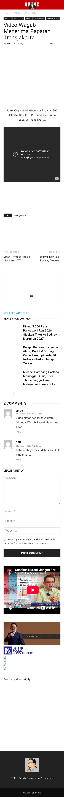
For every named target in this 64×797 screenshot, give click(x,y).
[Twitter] (15, 51)
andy (19, 410)
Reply (18, 431)
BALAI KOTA (31, 13)
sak (8, 43)
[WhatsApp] (31, 51)
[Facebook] (7, 51)
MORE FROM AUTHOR (17, 318)
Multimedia (39, 18)
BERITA (17, 13)
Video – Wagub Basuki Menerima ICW (17, 258)
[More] (40, 51)
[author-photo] (32, 290)
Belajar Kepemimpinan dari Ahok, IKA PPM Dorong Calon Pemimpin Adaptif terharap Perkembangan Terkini (41, 355)
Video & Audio (52, 18)
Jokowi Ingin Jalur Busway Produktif (49, 258)
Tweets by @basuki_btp (17, 679)
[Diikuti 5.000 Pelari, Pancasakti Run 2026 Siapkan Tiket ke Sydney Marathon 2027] (12, 330)
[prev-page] (6, 393)
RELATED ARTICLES (16, 313)
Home (7, 13)
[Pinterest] (23, 51)
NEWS (28, 18)
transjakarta (20, 215)
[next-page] (11, 393)
